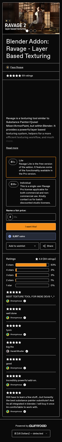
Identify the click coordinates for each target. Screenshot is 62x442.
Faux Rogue (16, 67)
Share (50, 245)
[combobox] (22, 246)
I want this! (31, 226)
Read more (12, 147)
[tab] (27, 30)
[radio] (31, 167)
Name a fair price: (16, 210)
